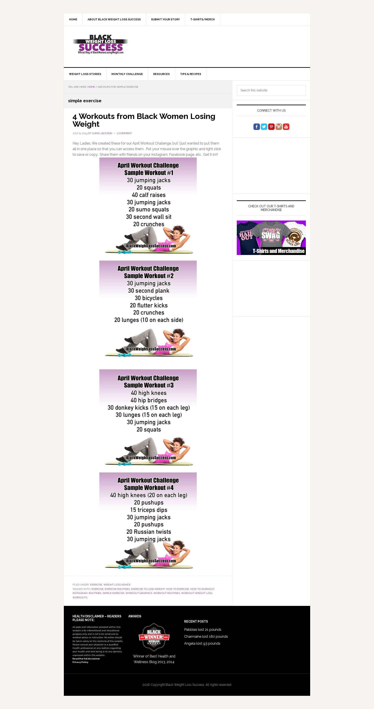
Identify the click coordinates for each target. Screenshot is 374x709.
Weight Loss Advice (117, 584)
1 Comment (124, 133)
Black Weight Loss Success (101, 44)
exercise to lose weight (148, 589)
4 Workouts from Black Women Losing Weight (144, 120)
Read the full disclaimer (86, 658)
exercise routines (117, 589)
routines (95, 593)
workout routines (166, 593)
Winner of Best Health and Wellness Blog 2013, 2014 (154, 659)
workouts (80, 597)
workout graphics (139, 593)
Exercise (96, 584)
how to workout (202, 589)
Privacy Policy (80, 662)
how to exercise (177, 589)
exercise (97, 589)
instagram (80, 593)
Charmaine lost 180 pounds (206, 636)
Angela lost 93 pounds (202, 643)
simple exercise (113, 593)
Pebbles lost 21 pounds (202, 630)
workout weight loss (196, 593)
